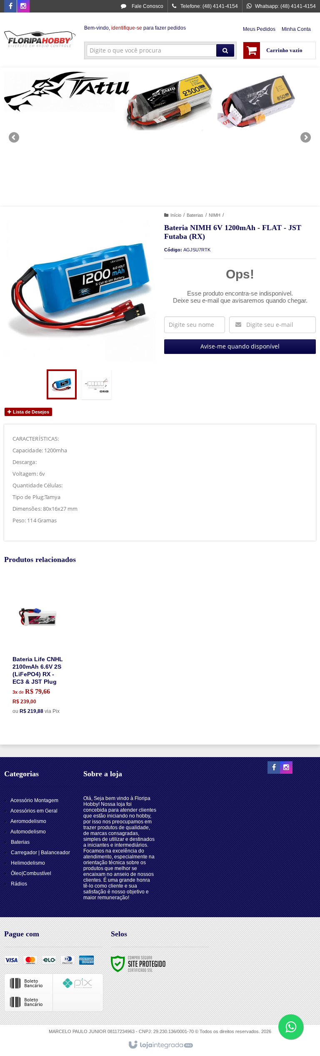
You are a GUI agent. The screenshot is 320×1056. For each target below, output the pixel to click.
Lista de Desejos (30, 411)
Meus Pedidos (259, 29)
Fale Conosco (146, 6)
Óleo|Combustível (31, 873)
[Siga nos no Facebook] (10, 7)
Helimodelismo (28, 863)
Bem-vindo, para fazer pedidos (135, 28)
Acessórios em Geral (34, 811)
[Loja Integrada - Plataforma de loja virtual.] (160, 1045)
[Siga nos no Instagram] (23, 7)
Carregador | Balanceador (40, 852)
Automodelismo (28, 832)
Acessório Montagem (34, 800)
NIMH (214, 215)
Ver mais (43, 683)
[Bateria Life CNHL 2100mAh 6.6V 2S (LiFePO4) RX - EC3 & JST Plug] (39, 651)
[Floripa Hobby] (40, 40)
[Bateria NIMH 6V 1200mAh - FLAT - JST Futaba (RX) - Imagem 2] (96, 384)
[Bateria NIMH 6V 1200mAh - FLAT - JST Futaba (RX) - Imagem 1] (62, 384)
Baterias (195, 215)
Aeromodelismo (28, 821)
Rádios (19, 884)
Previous (14, 137)
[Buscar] (225, 50)
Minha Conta (296, 29)
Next (306, 134)
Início (175, 215)
